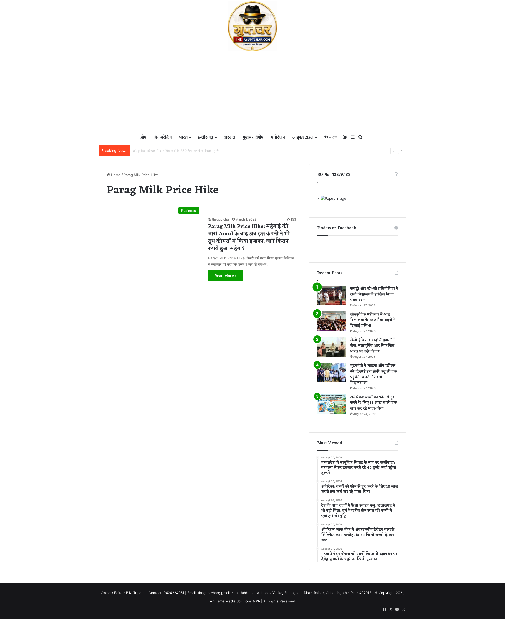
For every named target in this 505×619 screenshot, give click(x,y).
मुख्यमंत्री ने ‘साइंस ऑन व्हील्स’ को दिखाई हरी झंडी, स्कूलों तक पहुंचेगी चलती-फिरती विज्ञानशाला (373, 374)
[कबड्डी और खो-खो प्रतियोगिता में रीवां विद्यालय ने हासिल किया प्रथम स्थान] (331, 295)
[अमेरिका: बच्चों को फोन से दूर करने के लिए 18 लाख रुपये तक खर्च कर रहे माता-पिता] (331, 404)
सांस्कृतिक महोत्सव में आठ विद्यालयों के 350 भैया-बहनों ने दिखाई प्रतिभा (372, 320)
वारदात (229, 137)
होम (143, 137)
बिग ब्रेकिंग (163, 137)
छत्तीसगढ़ (205, 137)
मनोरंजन (278, 137)
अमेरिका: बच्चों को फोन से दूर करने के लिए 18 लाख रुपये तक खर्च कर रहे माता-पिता (373, 403)
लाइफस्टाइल (303, 137)
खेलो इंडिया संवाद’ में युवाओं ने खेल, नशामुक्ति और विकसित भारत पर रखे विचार (373, 346)
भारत (183, 137)
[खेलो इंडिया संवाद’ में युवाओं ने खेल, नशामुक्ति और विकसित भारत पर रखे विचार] (331, 347)
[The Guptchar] (252, 26)
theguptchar (221, 219)
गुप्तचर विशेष (253, 137)
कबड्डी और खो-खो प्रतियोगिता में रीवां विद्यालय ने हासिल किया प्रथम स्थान (374, 294)
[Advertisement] (252, 90)
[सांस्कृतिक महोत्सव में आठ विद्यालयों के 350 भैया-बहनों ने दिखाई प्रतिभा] (331, 321)
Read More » (226, 275)
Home (115, 175)
